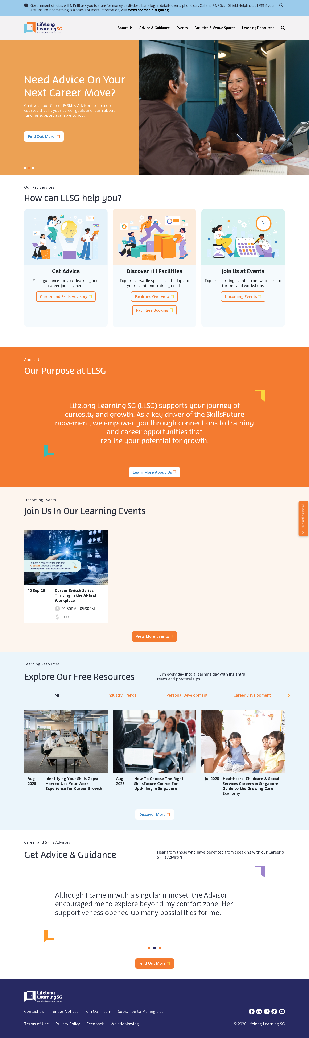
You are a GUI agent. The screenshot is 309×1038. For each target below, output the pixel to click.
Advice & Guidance (154, 28)
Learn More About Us (152, 472)
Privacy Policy (67, 1023)
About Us (125, 27)
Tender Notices (64, 1011)
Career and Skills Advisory (63, 296)
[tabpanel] (154, 752)
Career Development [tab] (252, 695)
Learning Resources (258, 27)
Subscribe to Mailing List (140, 1011)
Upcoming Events (241, 296)
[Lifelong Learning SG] (43, 995)
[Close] (281, 6)
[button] (154, 28)
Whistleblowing (125, 1023)
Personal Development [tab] (187, 695)
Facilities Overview (152, 296)
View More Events (152, 636)
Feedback (95, 1023)
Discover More (152, 814)
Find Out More (41, 136)
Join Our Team (98, 1011)
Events (182, 27)
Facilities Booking (152, 310)
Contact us (34, 1011)
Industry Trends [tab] (121, 695)
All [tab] (57, 695)
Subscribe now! (303, 516)
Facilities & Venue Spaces (214, 28)
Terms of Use (36, 1023)
